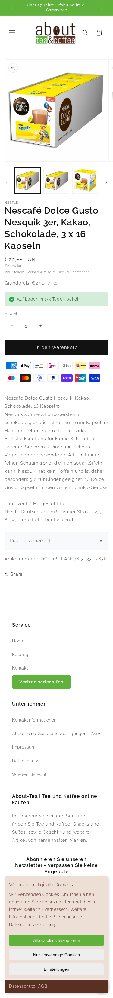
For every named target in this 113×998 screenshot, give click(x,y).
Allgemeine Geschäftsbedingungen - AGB (56, 733)
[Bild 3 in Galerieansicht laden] (85, 180)
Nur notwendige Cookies (56, 954)
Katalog (20, 654)
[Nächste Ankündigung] (101, 7)
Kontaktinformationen (34, 720)
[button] (12, 32)
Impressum (24, 747)
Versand (33, 272)
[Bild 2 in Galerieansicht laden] (56, 180)
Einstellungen (56, 969)
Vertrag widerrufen (41, 682)
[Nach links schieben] (6, 182)
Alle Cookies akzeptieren (56, 940)
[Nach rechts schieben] (106, 182)
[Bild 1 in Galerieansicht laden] (27, 180)
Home (18, 641)
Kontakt (20, 668)
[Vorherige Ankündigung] (11, 7)
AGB (42, 986)
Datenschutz (22, 986)
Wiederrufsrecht (29, 774)
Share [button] (17, 574)
